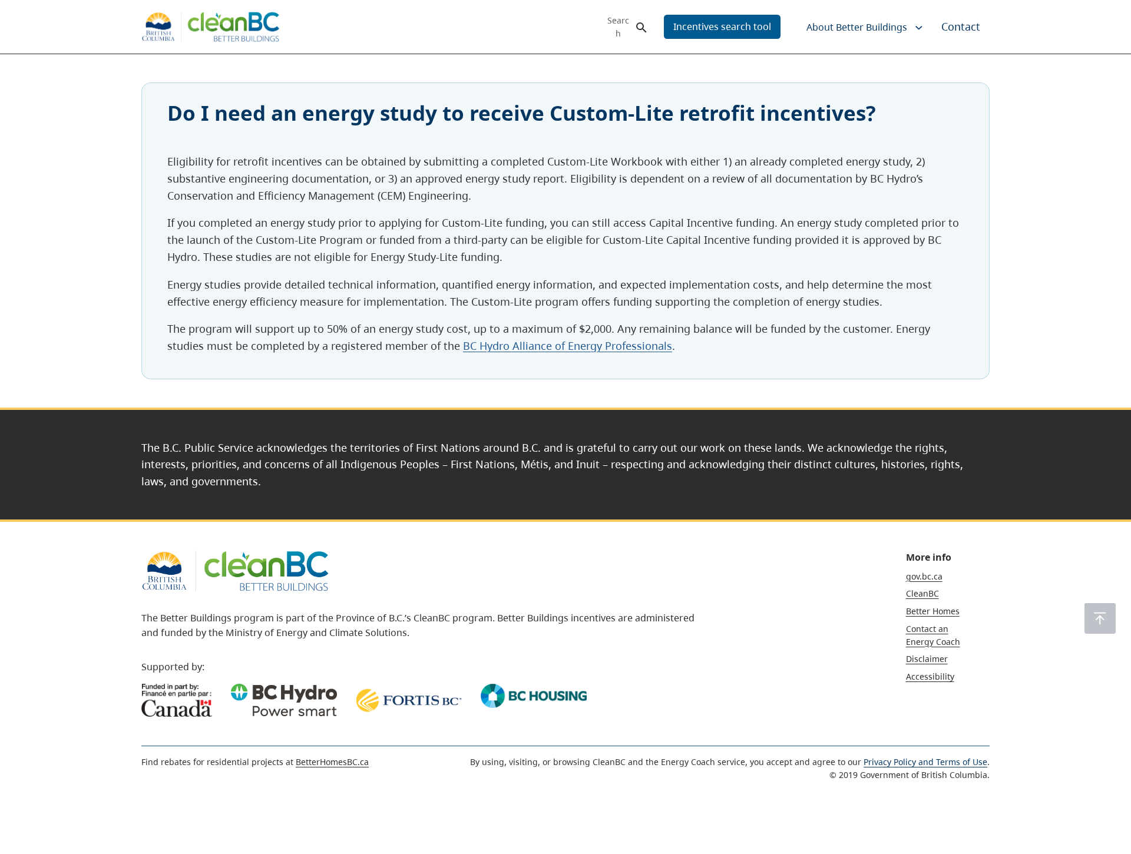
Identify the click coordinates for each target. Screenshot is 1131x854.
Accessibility (930, 676)
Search (618, 27)
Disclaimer (927, 658)
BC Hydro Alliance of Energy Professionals (567, 346)
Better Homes (933, 611)
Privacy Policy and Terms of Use (925, 761)
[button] (1100, 618)
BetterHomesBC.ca (332, 761)
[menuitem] (856, 27)
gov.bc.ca (924, 576)
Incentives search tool (722, 26)
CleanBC (922, 593)
